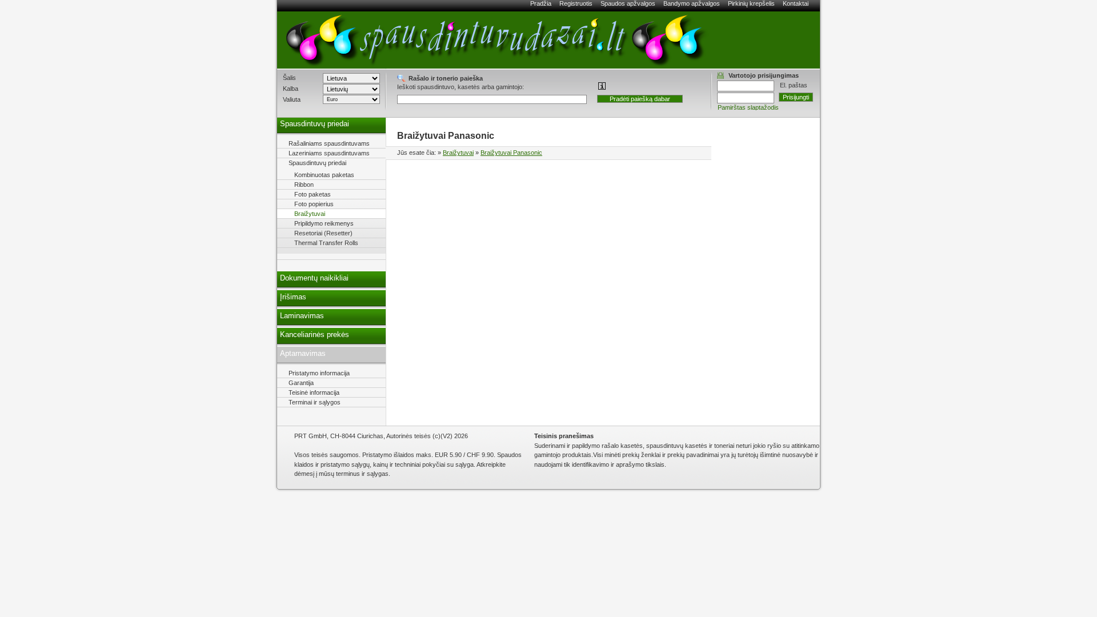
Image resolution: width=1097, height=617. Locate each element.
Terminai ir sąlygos (315, 402)
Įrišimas (293, 297)
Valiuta (292, 99)
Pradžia (540, 3)
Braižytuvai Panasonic (511, 152)
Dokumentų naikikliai (314, 278)
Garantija (301, 382)
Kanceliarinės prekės (314, 335)
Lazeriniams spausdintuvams (329, 153)
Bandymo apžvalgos (691, 3)
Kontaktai (795, 3)
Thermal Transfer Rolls (326, 242)
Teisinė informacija (314, 392)
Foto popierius (314, 204)
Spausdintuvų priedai (314, 124)
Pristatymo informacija (319, 373)
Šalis (289, 77)
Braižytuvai (458, 152)
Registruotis (575, 3)
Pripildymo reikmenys (324, 223)
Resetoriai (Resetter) (323, 233)
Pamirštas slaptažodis (748, 107)
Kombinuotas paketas (324, 174)
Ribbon (304, 184)
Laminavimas (302, 316)
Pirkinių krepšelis (751, 3)
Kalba (290, 88)
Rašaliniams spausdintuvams (329, 143)
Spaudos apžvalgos (627, 3)
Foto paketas (312, 194)
